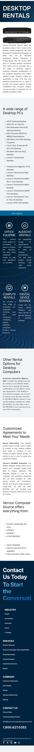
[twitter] (7, 743)
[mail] (19, 743)
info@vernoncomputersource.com (17, 722)
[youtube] (15, 743)
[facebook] (4, 743)
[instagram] (11, 743)
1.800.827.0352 (14, 727)
